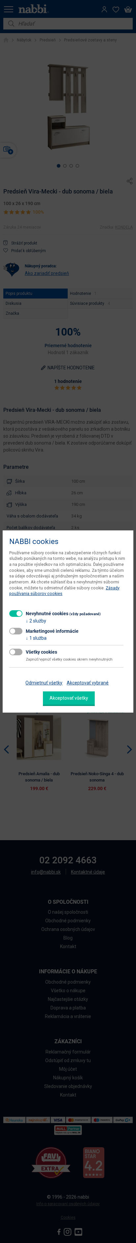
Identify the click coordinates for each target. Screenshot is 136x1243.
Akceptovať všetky (69, 698)
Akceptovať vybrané (88, 682)
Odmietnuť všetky (43, 682)
